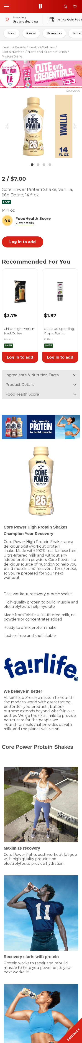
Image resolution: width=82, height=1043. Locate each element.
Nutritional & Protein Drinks (47, 52)
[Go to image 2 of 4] (38, 164)
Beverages (54, 33)
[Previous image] (7, 126)
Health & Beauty (14, 47)
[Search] (65, 7)
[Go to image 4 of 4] (50, 164)
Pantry (31, 33)
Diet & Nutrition (13, 52)
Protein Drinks (12, 56)
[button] (24, 223)
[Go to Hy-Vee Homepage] (41, 6)
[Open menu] (6, 6)
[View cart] (74, 6)
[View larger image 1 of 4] (41, 126)
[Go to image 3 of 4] (44, 164)
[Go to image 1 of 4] (32, 164)
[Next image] (75, 126)
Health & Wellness (42, 47)
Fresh (11, 33)
